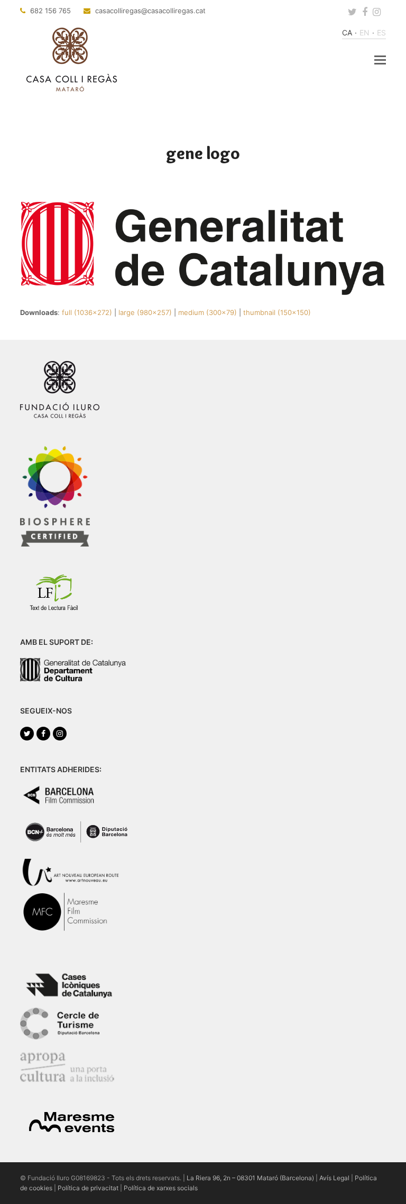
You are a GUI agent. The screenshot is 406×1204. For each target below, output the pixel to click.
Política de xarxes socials (161, 1188)
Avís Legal (334, 1178)
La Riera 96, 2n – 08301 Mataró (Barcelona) (250, 1178)
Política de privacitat (88, 1188)
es (381, 32)
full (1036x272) (87, 312)
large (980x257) (145, 312)
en (364, 32)
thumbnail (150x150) (277, 312)
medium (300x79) (207, 312)
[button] (380, 60)
